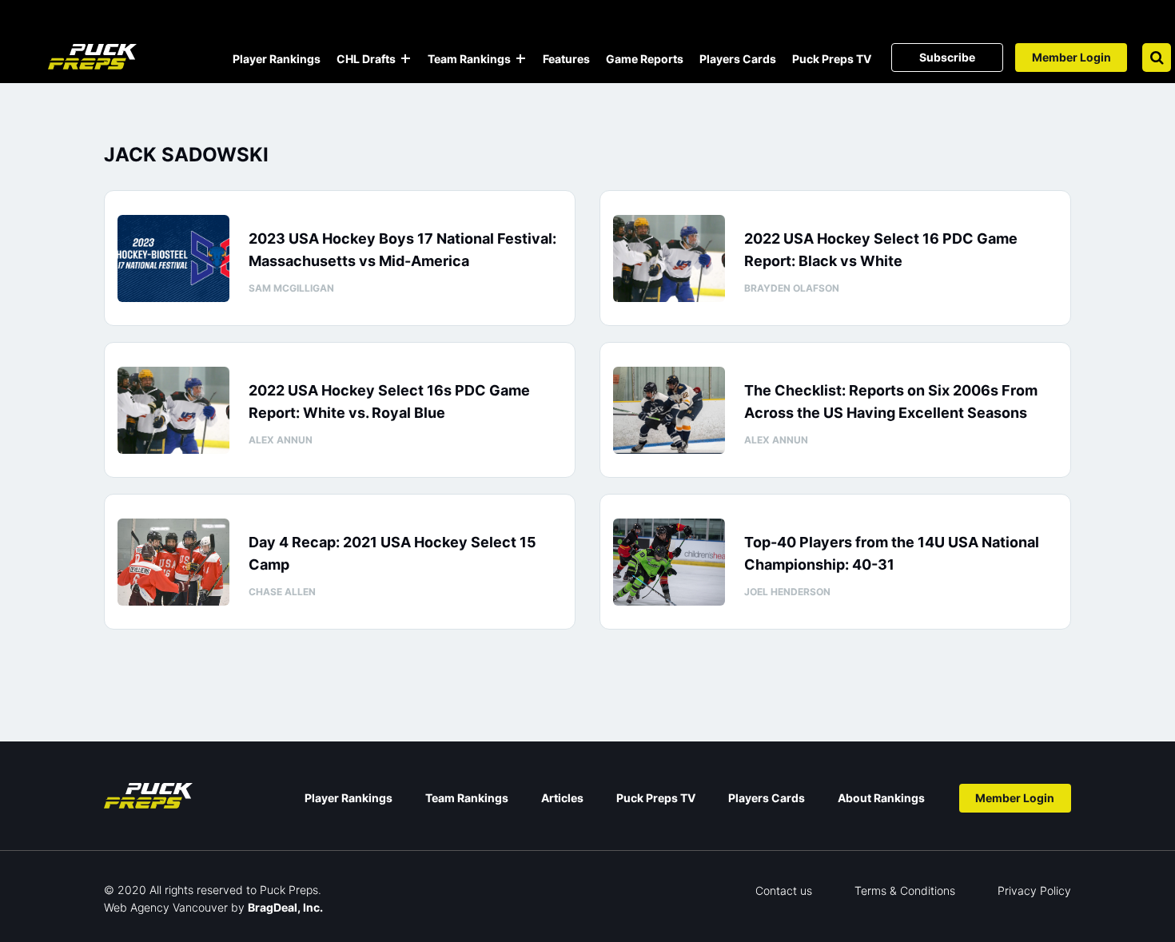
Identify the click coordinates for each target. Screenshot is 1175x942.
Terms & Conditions (904, 890)
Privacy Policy (1034, 890)
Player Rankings (277, 59)
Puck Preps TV (831, 59)
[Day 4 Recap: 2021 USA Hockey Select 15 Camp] (173, 562)
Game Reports (644, 59)
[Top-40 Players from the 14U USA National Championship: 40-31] (669, 562)
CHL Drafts (366, 59)
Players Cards (737, 59)
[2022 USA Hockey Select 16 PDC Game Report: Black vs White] (669, 258)
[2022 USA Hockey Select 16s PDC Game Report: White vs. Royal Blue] (173, 410)
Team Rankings (469, 59)
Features (566, 59)
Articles (562, 798)
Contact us (783, 890)
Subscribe (947, 57)
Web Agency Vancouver (166, 907)
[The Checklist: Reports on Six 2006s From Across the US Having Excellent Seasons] (669, 410)
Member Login (1071, 57)
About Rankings (881, 798)
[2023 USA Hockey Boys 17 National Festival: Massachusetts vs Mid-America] (173, 258)
